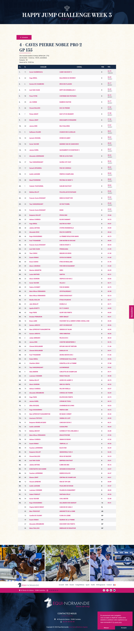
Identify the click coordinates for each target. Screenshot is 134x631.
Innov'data (72, 627)
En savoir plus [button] (117, 622)
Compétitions (79, 585)
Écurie (72, 585)
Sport (87, 585)
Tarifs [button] (93, 585)
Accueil (61, 585)
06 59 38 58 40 (53, 590)
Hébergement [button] (100, 585)
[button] (114, 585)
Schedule (25, 37)
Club (66, 585)
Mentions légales (82, 627)
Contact (109, 585)
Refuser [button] (106, 627)
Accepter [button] (124, 627)
